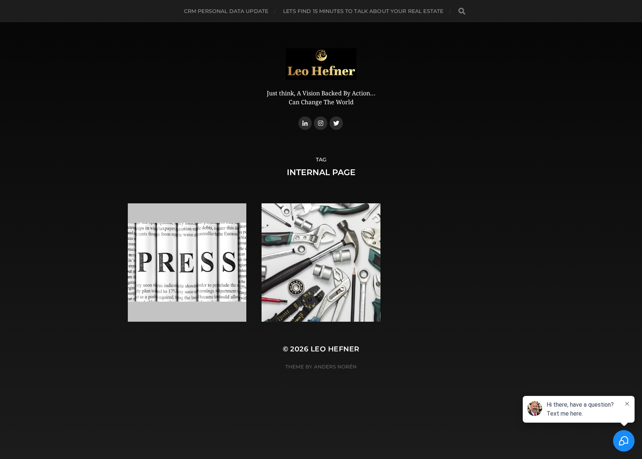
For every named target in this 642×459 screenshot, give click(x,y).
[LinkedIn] (305, 123)
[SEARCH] (462, 11)
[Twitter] (336, 123)
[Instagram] (320, 123)
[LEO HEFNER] (321, 64)
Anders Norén (335, 367)
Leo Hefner (335, 349)
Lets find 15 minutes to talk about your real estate (363, 11)
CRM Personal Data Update (226, 11)
